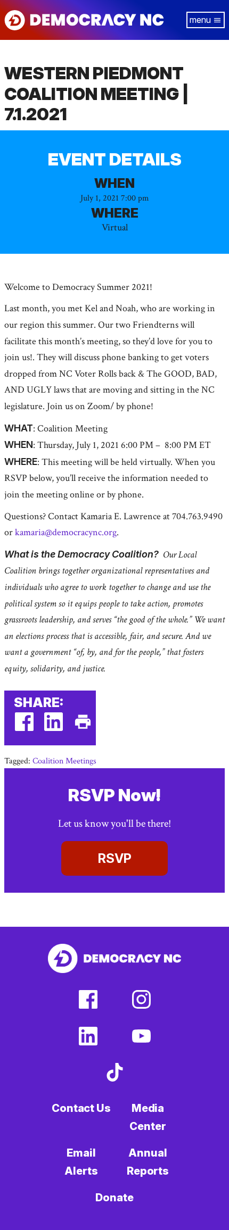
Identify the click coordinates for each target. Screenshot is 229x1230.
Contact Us (81, 1108)
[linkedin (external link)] (53, 728)
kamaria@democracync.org (66, 532)
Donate (114, 1197)
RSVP (115, 858)
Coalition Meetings (64, 761)
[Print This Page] (82, 728)
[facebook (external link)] (24, 728)
